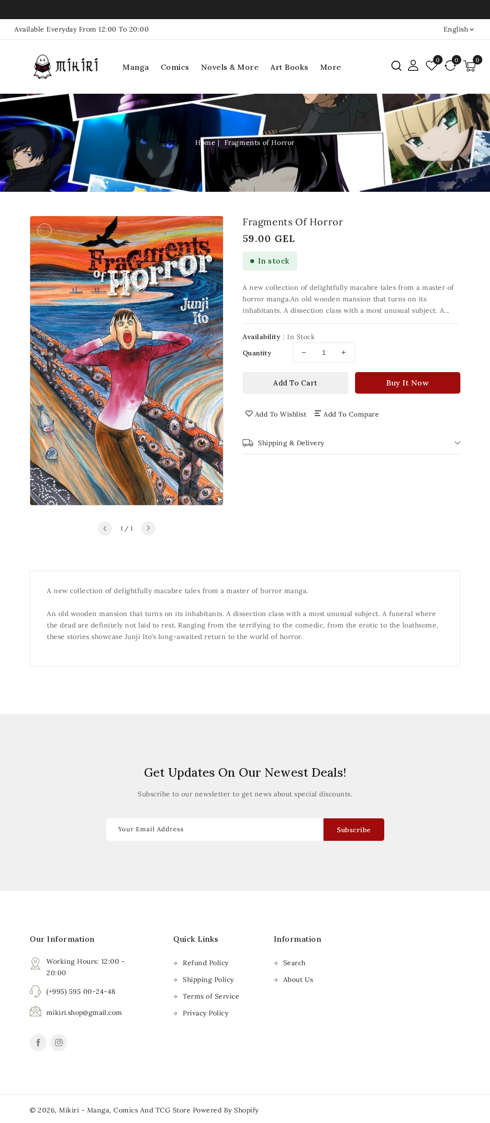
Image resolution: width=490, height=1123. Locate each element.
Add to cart (295, 382)
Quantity (257, 353)
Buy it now (407, 382)
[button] (396, 65)
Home (205, 142)
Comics (175, 67)
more (331, 67)
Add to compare (351, 414)
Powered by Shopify (226, 1110)
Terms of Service (211, 996)
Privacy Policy (205, 1013)
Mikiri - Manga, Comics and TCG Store (126, 1110)
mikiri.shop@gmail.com (84, 1012)
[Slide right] (148, 528)
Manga (135, 67)
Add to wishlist (281, 414)
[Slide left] (105, 528)
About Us (298, 979)
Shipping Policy (208, 979)
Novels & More (230, 67)
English (456, 29)
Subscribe (354, 830)
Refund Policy (206, 962)
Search (294, 962)
